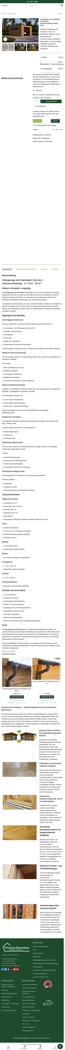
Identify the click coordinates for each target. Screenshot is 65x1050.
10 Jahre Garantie (28, 997)
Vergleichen (5, 1000)
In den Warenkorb (51, 101)
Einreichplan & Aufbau (9, 1010)
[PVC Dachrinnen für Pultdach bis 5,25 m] (47, 669)
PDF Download (40, 106)
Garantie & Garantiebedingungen (44, 970)
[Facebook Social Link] (27, 1)
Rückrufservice (6, 997)
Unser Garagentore (29, 1027)
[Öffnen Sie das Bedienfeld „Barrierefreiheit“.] (60, 1046)
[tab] (7, 269)
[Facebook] (2, 969)
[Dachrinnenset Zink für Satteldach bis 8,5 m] (16, 672)
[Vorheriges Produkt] (57, 14)
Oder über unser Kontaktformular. (11, 965)
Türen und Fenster (28, 1017)
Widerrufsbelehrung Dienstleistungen (46, 963)
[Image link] (16, 947)
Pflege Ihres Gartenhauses (31, 1010)
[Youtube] (17, 969)
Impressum (36, 957)
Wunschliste (5, 1007)
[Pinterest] (8, 969)
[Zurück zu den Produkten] (59, 14)
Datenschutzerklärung (40, 946)
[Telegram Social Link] (36, 1)
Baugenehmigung (28, 1000)
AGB (34, 950)
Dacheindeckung (28, 1007)
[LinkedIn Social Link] (34, 1)
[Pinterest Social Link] (31, 1)
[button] (4, 30)
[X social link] (29, 1)
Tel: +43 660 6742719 (8, 961)
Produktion (26, 1014)
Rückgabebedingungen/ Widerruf (44, 960)
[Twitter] (5, 969)
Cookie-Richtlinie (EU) (40, 977)
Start (3, 13)
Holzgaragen (10, 13)
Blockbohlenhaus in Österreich (29, 992)
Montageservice (28, 1031)
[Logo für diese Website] (32, 5)
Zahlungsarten (38, 967)
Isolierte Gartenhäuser (29, 984)
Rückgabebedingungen (9, 993)
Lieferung (4, 990)
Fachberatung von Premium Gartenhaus (8, 986)
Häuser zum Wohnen (29, 988)
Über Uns (25, 1024)
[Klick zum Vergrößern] (5, 39)
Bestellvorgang (38, 953)
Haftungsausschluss (40, 973)
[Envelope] (14, 969)
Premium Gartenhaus (45, 141)
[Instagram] (11, 969)
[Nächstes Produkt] (61, 14)
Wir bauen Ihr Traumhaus (10, 1003)
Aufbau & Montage (29, 1003)
